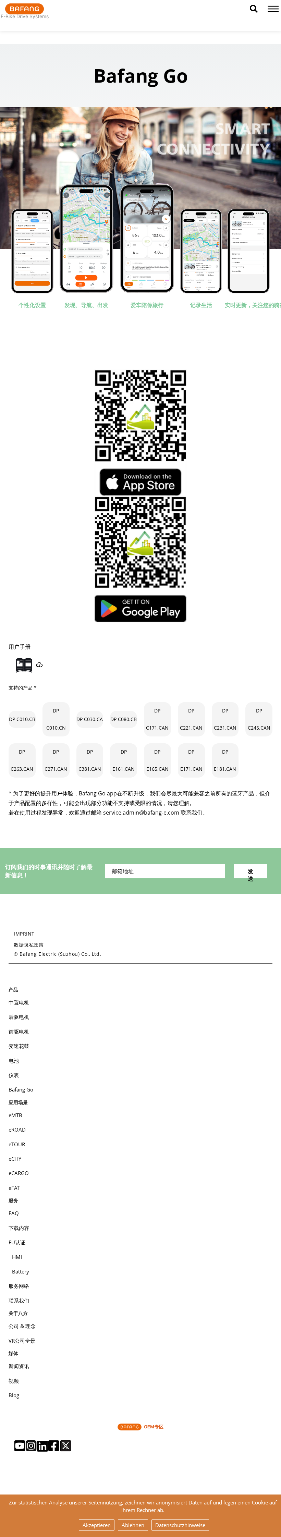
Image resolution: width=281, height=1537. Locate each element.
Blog (14, 1395)
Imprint (24, 933)
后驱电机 (19, 1016)
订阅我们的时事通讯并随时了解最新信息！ (49, 871)
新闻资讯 (19, 1366)
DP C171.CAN (157, 719)
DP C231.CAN (225, 719)
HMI (17, 1257)
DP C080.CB (123, 719)
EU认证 (17, 1242)
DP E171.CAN (191, 760)
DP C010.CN (56, 719)
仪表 (14, 1075)
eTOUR (17, 1144)
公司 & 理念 (22, 1325)
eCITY (15, 1158)
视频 (14, 1380)
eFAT (14, 1187)
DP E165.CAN (157, 760)
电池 (14, 1060)
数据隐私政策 (29, 944)
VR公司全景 (22, 1340)
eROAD (17, 1129)
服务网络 (19, 1285)
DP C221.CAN (191, 719)
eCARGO (19, 1173)
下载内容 (19, 1227)
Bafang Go (21, 1089)
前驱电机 (19, 1031)
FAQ (14, 1213)
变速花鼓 (19, 1045)
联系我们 (19, 1300)
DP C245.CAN (259, 719)
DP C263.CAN (22, 760)
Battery (20, 1271)
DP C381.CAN (89, 760)
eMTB (15, 1115)
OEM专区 (154, 1426)
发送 (250, 872)
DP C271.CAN (56, 760)
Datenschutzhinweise (180, 1525)
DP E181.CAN (225, 760)
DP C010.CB (22, 719)
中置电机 (19, 1002)
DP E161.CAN (123, 760)
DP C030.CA (89, 719)
